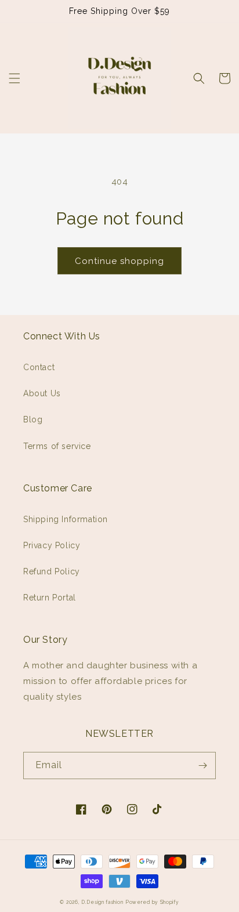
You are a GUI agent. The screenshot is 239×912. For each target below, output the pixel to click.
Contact (39, 367)
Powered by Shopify (152, 902)
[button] (14, 78)
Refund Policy (51, 571)
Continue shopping (119, 261)
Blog (32, 419)
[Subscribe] (202, 765)
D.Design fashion (102, 902)
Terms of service (57, 446)
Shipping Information (65, 519)
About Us (42, 393)
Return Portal (49, 597)
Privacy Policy (51, 545)
